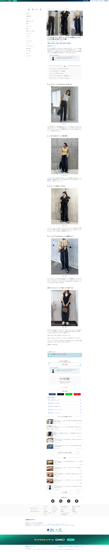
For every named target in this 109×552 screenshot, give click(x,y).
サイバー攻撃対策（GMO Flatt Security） (56, 525)
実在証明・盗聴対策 (28, 525)
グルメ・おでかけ (29, 45)
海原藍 (81, 464)
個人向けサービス (73, 549)
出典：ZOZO (65, 123)
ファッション (28, 33)
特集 (27, 28)
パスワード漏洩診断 (47, 524)
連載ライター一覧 (29, 21)
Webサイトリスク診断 (54, 524)
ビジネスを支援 (43, 549)
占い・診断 (28, 50)
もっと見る (64, 492)
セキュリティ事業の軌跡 (71, 525)
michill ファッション (53, 45)
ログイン (28, 18)
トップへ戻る (64, 387)
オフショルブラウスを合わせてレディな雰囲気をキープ (60, 75)
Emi (81, 442)
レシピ (27, 38)
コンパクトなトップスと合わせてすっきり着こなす (59, 68)
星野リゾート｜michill (30, 31)
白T (61, 43)
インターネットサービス (29, 549)
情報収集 (61, 549)
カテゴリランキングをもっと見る (65, 452)
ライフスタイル (29, 40)
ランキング (28, 26)
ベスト (65, 43)
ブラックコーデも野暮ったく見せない (57, 73)
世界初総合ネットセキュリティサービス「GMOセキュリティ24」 (35, 524)
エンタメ (28, 43)
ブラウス (69, 43)
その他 (77, 549)
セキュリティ (47, 549)
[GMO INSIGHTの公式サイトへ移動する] (30, 519)
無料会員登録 (28, 16)
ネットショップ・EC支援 (36, 549)
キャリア (28, 53)
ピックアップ (28, 55)
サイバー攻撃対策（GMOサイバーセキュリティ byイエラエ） (40, 525)
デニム (49, 43)
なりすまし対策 (65, 525)
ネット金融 (64, 549)
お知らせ (28, 13)
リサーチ (57, 549)
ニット (58, 43)
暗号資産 (68, 549)
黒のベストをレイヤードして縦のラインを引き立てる (60, 78)
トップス (53, 43)
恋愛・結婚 (28, 48)
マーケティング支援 (52, 549)
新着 (27, 23)
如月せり (81, 470)
